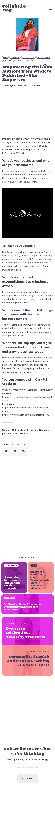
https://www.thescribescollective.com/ (33, 389)
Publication (7, 60)
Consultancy (15, 57)
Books (5, 57)
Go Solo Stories (28, 57)
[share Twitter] (6, 451)
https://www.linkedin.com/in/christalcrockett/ (25, 414)
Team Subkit (22, 85)
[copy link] (23, 451)
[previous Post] (27, 660)
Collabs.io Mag (14, 8)
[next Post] (27, 631)
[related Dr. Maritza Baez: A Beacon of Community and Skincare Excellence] (27, 604)
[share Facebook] (15, 451)
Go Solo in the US (43, 57)
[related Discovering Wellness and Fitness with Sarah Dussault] (14, 577)
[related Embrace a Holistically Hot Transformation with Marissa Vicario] (41, 577)
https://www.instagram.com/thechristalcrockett (26, 407)
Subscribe (27, 779)
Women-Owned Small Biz (23, 60)
